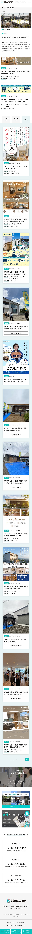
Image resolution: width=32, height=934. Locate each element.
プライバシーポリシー (11, 922)
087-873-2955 (18, 880)
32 (20, 759)
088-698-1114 (18, 848)
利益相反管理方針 (21, 922)
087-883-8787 (18, 864)
